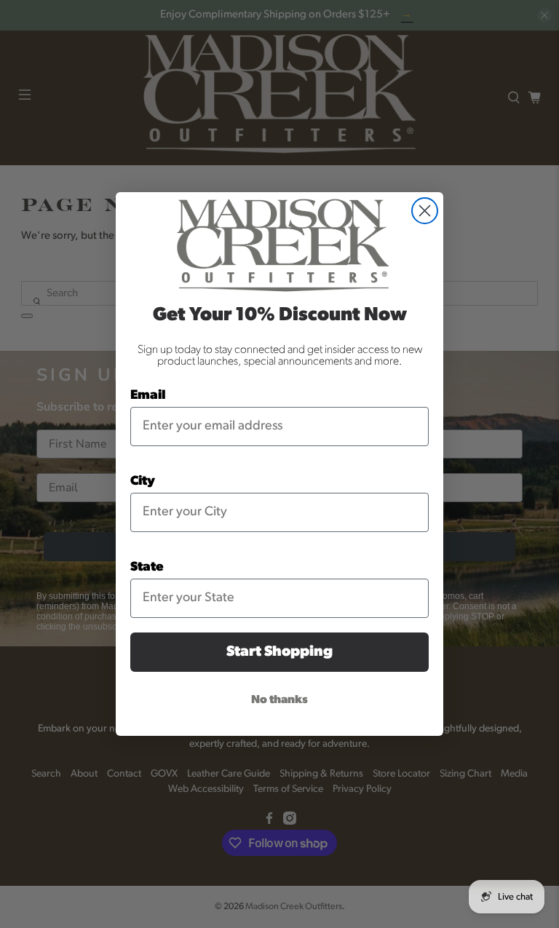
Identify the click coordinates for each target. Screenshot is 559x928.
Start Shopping (279, 652)
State (147, 567)
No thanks (279, 700)
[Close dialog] (424, 210)
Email (148, 395)
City (142, 481)
